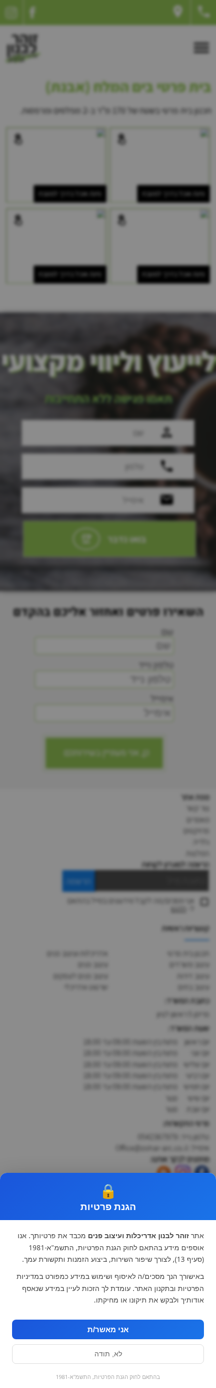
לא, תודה (108, 1354)
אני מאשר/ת (108, 1329)
